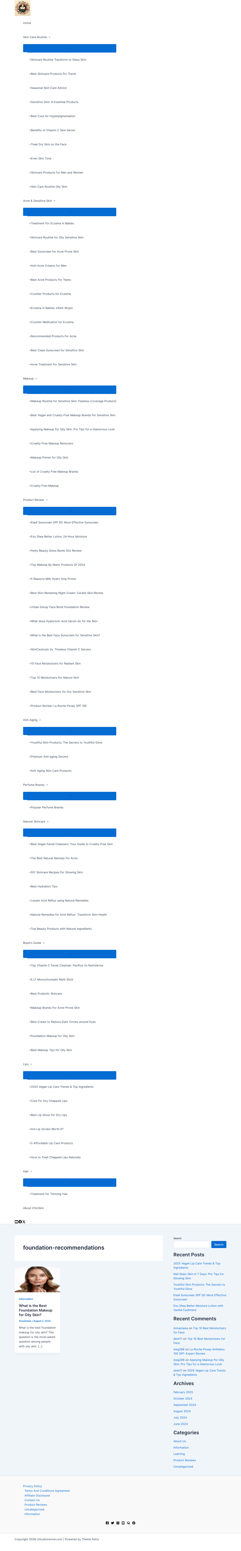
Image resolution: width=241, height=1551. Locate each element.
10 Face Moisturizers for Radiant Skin (56, 663)
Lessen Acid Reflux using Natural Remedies (59, 900)
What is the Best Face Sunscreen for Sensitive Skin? (65, 635)
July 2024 (180, 1417)
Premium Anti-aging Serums (49, 756)
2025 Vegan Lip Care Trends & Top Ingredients (62, 1086)
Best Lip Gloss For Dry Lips (49, 1115)
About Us (179, 1441)
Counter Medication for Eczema (52, 322)
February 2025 (183, 1392)
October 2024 (182, 1398)
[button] (48, 37)
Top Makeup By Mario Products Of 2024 (58, 564)
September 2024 (184, 1405)
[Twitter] (112, 1523)
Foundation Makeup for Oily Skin (52, 1036)
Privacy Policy (32, 1486)
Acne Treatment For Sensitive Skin (54, 364)
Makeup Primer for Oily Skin (49, 457)
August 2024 (182, 1411)
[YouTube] (16, 1222)
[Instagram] (20, 1222)
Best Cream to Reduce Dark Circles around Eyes (63, 1022)
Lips (26, 1064)
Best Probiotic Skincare (46, 993)
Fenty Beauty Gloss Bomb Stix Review (56, 550)
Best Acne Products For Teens (51, 279)
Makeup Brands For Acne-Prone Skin (55, 1007)
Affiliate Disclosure (37, 1495)
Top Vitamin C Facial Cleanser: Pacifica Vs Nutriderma (67, 965)
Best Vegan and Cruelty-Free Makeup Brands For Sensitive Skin (73, 415)
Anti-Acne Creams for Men (49, 265)
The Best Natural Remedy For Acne (54, 858)
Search (177, 1238)
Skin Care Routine (35, 37)
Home (27, 23)
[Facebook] (107, 1523)
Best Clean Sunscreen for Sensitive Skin (57, 350)
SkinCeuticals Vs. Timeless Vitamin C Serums (61, 649)
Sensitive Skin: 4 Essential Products (54, 102)
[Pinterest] (133, 1523)
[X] (24, 1222)
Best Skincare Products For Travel (53, 73)
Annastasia (180, 1328)
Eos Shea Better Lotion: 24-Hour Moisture (59, 536)
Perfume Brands (33, 785)
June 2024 (180, 1424)
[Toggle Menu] (69, 48)
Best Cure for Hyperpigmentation (53, 116)
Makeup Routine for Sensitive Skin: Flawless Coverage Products (73, 401)
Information (26, 1298)
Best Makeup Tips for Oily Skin (51, 1050)
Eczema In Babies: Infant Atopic (52, 308)
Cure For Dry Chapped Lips (49, 1101)
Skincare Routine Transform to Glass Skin (58, 59)
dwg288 (179, 1349)
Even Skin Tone (41, 158)
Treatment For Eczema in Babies (52, 223)
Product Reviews (184, 1460)
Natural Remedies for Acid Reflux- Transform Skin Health (69, 914)
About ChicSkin (33, 1208)
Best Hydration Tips (44, 886)
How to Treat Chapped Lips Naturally (56, 1157)
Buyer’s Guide (32, 943)
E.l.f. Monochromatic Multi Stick (52, 979)
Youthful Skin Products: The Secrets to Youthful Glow (66, 742)
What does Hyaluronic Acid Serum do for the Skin (64, 621)
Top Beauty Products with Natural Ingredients (61, 928)
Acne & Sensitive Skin (37, 200)
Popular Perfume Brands (47, 807)
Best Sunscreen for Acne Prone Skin (55, 251)
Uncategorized (183, 1466)
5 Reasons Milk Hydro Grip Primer (53, 579)
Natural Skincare (34, 821)
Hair (26, 1171)
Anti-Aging (30, 720)
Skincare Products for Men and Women (57, 172)
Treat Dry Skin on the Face (49, 144)
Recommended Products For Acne (53, 336)
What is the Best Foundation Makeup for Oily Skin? (35, 1310)
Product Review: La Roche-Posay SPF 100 (59, 706)
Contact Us (32, 1500)
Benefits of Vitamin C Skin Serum (53, 130)
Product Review (33, 500)
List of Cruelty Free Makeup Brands (54, 471)
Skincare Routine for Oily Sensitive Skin (57, 237)
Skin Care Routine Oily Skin (49, 186)
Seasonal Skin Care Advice (49, 88)
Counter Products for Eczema (51, 294)
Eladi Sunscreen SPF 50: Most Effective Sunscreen (64, 522)
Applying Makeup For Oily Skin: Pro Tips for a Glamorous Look (73, 429)
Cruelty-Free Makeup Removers (52, 443)
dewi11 (177, 1338)
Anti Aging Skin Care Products (51, 770)
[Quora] (128, 1523)
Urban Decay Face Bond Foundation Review (60, 607)
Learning (179, 1454)
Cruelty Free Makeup (45, 485)
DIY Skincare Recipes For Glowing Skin (57, 872)
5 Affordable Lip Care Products (52, 1143)
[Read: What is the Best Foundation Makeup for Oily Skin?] (37, 1279)
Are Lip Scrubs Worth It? (47, 1129)
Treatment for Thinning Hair (49, 1194)
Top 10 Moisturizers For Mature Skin (55, 677)
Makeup (28, 378)
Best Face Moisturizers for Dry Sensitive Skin (61, 691)
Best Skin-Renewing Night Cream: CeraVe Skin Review (67, 593)
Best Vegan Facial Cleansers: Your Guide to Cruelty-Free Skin (72, 844)
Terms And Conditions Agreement (47, 1490)
